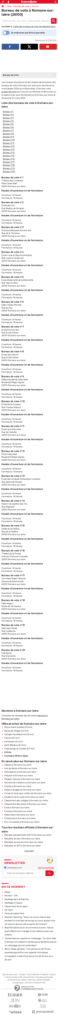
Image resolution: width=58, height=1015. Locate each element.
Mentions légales (43, 980)
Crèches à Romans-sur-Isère (18, 811)
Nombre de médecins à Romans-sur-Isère (24, 782)
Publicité (44, 974)
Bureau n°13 (9, 149)
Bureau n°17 (9, 162)
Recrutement (29, 977)
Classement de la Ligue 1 (16, 906)
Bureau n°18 (9, 165)
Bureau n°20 (9, 171)
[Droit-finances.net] (43, 1000)
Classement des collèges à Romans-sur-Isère (26, 800)
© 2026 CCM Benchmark (35, 983)
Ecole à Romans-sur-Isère (16, 807)
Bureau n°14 (9, 152)
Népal (7, 892)
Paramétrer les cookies (17, 980)
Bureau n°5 (8, 124)
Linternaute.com (14, 867)
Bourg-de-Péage (12, 731)
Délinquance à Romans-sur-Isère (20, 772)
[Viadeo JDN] (43, 1006)
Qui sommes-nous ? (10, 974)
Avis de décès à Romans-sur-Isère (20, 768)
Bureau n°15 (8, 155)
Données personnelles (44, 977)
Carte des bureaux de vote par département (34, 26)
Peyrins (8, 738)
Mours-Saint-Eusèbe (14, 727)
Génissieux (9, 741)
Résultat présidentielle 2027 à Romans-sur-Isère (27, 835)
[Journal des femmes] (15, 995)
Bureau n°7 (8, 130)
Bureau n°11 (8, 143)
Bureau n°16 (9, 159)
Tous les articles (11, 977)
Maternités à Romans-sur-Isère (19, 815)
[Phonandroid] (43, 1012)
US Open (9, 910)
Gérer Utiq (31, 980)
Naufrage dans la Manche (17, 899)
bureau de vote (8, 91)
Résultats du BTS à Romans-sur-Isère (22, 845)
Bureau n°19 (9, 168)
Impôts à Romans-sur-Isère (17, 786)
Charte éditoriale (33, 974)
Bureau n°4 (8, 121)
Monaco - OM (11, 895)
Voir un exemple (46, 867)
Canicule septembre (14, 913)
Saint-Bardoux (11, 745)
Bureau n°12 (9, 146)
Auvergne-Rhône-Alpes (16, 756)
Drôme (35, 6)
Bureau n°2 (8, 114)
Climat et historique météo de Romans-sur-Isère (27, 793)
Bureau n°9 (8, 137)
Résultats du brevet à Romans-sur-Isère (23, 842)
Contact (52, 974)
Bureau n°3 (8, 118)
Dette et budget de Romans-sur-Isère (22, 790)
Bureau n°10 (9, 140)
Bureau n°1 (8, 111)
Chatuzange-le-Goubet (15, 748)
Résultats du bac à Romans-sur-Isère (22, 838)
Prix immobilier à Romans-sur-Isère (21, 822)
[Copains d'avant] (15, 1006)
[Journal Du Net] (15, 1000)
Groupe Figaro (18, 983)
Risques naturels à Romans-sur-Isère (22, 779)
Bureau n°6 (8, 127)
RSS (20, 977)
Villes (9, 6)
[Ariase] (15, 1011)
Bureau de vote (21, 6)
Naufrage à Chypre (13, 903)
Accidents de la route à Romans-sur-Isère (24, 797)
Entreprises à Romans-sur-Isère (19, 818)
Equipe (22, 974)
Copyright (29, 851)
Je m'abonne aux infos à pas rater (28, 32)
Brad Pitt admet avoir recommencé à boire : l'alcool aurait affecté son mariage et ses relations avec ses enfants (29, 931)
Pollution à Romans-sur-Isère (18, 775)
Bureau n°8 (8, 133)
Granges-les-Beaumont (15, 734)
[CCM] (43, 995)
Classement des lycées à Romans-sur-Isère (25, 804)
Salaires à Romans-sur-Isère (17, 765)
